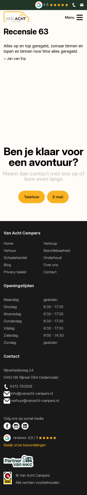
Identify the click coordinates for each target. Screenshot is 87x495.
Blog (7, 265)
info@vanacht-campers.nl (32, 393)
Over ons (51, 265)
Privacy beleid (15, 272)
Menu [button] (69, 17)
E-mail (58, 197)
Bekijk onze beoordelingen (25, 445)
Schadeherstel (15, 257)
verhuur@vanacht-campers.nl (35, 400)
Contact (50, 272)
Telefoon (31, 197)
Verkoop (50, 243)
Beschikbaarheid (57, 250)
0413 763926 (21, 386)
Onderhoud (53, 257)
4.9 (47, 4)
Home (8, 243)
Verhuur (10, 250)
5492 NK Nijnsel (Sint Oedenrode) (31, 377)
